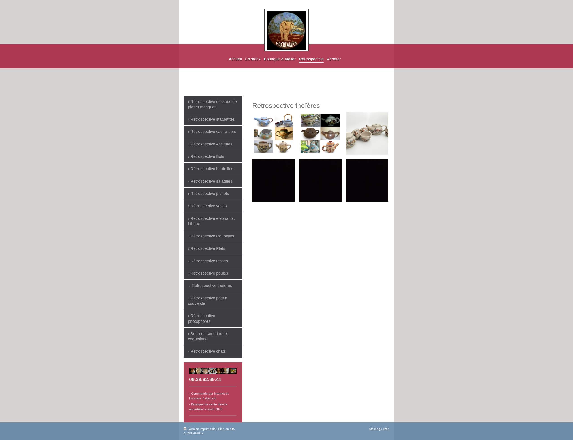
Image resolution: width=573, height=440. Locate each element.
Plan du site (226, 429)
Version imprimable (202, 429)
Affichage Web (379, 429)
